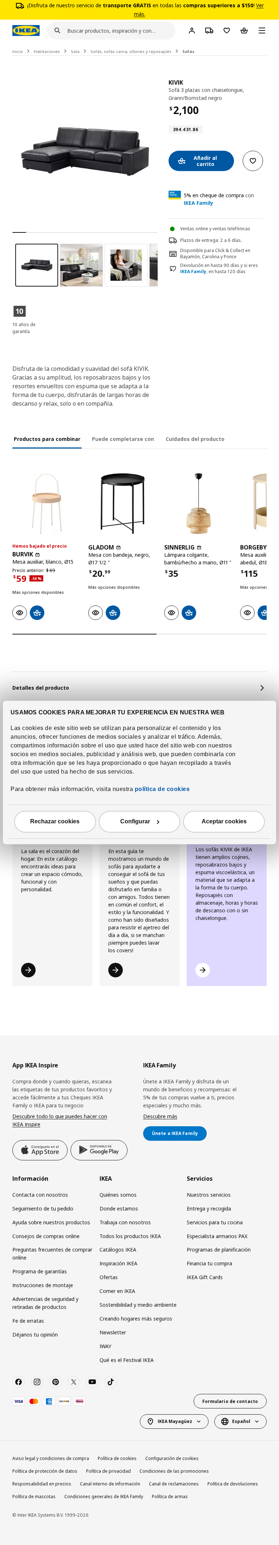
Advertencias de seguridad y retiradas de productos (45, 1302)
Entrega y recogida (209, 1208)
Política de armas (170, 1496)
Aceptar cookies (224, 822)
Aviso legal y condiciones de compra (50, 1458)
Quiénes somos (118, 1194)
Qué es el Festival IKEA (127, 1360)
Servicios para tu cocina (215, 1222)
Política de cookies (117, 1458)
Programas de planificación (219, 1249)
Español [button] (241, 1421)
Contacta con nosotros (40, 1194)
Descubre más (160, 1116)
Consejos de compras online (46, 1236)
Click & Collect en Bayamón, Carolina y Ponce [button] (215, 253)
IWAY (105, 1346)
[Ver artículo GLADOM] (122, 503)
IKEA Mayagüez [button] (175, 1421)
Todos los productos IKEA (130, 1236)
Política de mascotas (34, 1496)
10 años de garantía (24, 327)
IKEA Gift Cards (205, 1277)
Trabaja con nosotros (125, 1222)
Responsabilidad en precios (41, 1484)
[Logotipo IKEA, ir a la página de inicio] (26, 30)
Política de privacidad (108, 1471)
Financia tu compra (209, 1263)
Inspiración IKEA (118, 1263)
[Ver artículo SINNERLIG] (198, 503)
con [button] (219, 199)
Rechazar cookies (55, 822)
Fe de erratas (28, 1320)
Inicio (17, 51)
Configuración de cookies (172, 1458)
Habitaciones (47, 51)
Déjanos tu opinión (35, 1334)
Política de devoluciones (232, 1484)
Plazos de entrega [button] (199, 240)
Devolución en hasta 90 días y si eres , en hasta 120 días (219, 269)
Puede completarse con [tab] (123, 438)
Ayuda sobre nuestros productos (51, 1222)
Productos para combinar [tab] (47, 438)
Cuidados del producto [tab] (195, 438)
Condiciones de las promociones (174, 1471)
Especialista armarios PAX (217, 1236)
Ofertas (109, 1277)
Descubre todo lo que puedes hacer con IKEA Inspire (59, 1120)
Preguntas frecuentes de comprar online (52, 1253)
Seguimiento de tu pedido (42, 1208)
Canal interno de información (110, 1484)
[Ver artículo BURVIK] (46, 503)
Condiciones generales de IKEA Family (103, 1496)
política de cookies (161, 789)
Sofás (188, 51)
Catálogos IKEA (118, 1249)
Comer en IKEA (117, 1291)
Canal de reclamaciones (174, 1484)
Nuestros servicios (209, 1194)
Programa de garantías (39, 1271)
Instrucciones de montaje (42, 1285)
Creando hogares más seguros (136, 1318)
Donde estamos (119, 1208)
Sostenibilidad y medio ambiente (138, 1304)
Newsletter (113, 1332)
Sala (75, 51)
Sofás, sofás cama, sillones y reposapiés (130, 51)
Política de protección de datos (44, 1471)
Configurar (135, 822)
